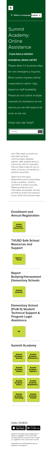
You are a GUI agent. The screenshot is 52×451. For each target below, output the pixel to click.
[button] (19, 226)
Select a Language (22, 15)
